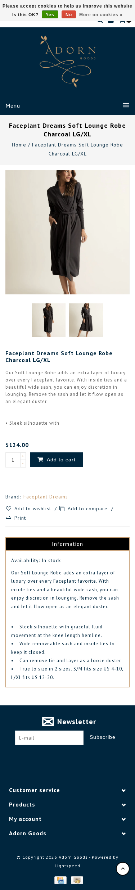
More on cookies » (101, 14)
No (69, 14)
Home (19, 144)
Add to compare (88, 508)
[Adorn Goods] (67, 62)
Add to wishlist (33, 508)
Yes (50, 14)
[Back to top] (123, 869)
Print (20, 518)
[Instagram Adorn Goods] (74, 756)
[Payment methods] (60, 880)
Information (67, 544)
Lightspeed (67, 865)
